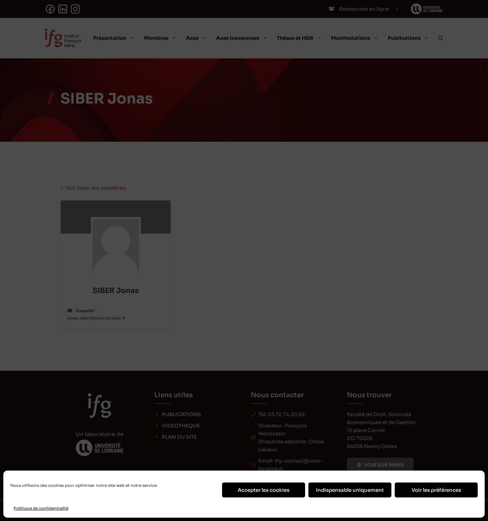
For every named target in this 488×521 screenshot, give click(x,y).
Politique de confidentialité (41, 508)
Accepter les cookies (263, 490)
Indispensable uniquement (350, 490)
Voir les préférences (436, 490)
